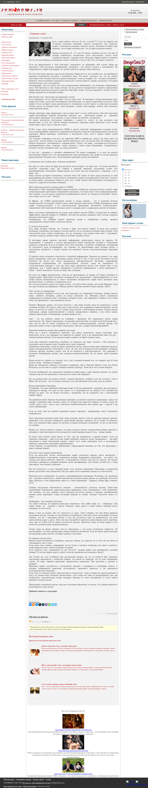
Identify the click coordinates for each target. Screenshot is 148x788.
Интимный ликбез (8, 81)
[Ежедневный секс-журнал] (21, 16)
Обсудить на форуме (38, 616)
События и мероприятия (10, 65)
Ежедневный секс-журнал (13, 786)
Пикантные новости (7, 168)
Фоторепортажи (7, 70)
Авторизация (131, 31)
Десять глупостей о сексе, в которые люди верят (59, 646)
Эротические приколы (9, 76)
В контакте (4, 91)
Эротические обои (105, 20)
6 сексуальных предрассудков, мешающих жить (59, 684)
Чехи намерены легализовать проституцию (73, 750)
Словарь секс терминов (69, 20)
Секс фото (56, 20)
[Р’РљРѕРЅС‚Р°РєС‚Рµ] (30, 604)
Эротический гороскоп (10, 78)
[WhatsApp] (49, 604)
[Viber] (46, 604)
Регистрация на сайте (135, 29)
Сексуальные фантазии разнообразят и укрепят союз (73, 729)
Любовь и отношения (9, 47)
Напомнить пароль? (132, 47)
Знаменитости (7, 68)
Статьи (48, 779)
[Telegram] (55, 604)
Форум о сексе (118, 25)
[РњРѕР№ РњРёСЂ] (36, 604)
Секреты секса (7, 52)
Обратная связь (140, 2)
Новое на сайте (7, 37)
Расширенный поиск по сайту (100, 25)
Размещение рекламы (128, 2)
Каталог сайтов (38, 779)
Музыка (4, 140)
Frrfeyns (4, 112)
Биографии (6, 60)
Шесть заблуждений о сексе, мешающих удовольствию (62, 665)
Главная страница (8, 34)
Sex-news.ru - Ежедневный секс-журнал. (37, 783)
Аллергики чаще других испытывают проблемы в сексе (73, 774)
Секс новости (6, 44)
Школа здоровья (7, 50)
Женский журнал (8, 55)
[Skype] (52, 604)
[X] (40, 604)
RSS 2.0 (18, 2)
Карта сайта (11, 2)
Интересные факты (8, 57)
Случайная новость (43, 20)
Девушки (5, 83)
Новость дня (6, 42)
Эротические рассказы (89, 20)
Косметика (4, 166)
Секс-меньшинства (8, 63)
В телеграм (4, 94)
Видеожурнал (7, 73)
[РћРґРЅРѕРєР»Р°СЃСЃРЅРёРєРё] (33, 604)
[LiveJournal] (43, 604)
